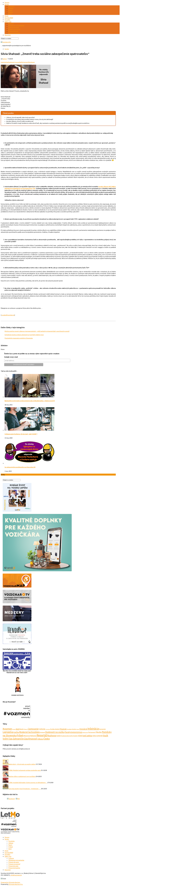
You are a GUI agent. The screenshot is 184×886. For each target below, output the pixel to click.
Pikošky (99, 732)
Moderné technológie (29, 732)
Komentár (102, 729)
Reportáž (42, 735)
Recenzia (27, 736)
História (74, 729)
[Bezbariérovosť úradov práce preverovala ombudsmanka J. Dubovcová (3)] (29, 397)
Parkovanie (85, 732)
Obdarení (42, 732)
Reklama (33, 736)
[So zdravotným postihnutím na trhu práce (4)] (29, 463)
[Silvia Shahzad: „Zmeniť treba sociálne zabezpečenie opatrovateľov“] (26, 87)
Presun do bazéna (14, 33)
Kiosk (6, 16)
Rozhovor (31, 62)
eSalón (57, 729)
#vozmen (8, 35)
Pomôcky (11, 6)
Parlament (24, 62)
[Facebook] (11, 799)
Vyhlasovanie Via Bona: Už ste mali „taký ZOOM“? (21, 434)
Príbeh (10, 12)
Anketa (13, 729)
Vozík (105, 735)
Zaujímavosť (30, 738)
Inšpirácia (93, 728)
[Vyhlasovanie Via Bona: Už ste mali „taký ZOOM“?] (29, 430)
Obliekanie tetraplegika (16, 25)
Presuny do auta (13, 27)
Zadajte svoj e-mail (11, 357)
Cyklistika (48, 729)
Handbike (69, 729)
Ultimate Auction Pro (16, 884)
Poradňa (7, 20)
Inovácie (83, 728)
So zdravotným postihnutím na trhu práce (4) (20, 467)
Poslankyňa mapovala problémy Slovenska (19, 338)
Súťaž (80, 735)
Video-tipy (8, 22)
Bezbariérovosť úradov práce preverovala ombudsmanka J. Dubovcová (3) (30, 401)
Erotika (52, 729)
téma (95, 736)
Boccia (26, 729)
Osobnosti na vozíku (14, 62)
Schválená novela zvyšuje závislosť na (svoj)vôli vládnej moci (24, 335)
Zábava (10, 8)
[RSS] (17, 799)
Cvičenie (11, 23)
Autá (10, 14)
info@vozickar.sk (16, 875)
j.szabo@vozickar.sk (7, 315)
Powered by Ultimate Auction (10, 882)
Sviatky (75, 736)
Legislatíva (4, 62)
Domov (7, 2)
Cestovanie (33, 728)
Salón (59, 736)
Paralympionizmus (73, 732)
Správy (7, 4)
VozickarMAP (9, 18)
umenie (100, 735)
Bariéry (22, 729)
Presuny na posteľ (14, 29)
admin (5, 59)
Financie (63, 729)
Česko (47, 738)
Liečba (16, 732)
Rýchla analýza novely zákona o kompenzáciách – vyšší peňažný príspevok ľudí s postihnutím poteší (37, 331)
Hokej (78, 729)
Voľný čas (7, 738)
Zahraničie (18, 738)
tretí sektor (87, 735)
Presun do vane (13, 31)
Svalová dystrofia (67, 736)
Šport (10, 10)
